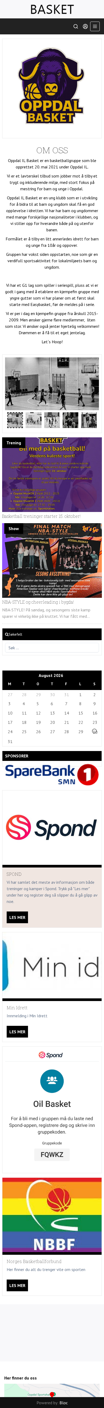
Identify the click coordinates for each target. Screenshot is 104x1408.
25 (24, 731)
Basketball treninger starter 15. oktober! (41, 516)
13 (52, 713)
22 (80, 722)
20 (52, 722)
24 (10, 731)
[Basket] (52, 9)
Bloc (63, 1402)
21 (66, 722)
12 (38, 713)
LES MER (17, 917)
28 (24, 694)
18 (24, 722)
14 (66, 713)
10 (10, 713)
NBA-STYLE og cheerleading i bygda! (38, 602)
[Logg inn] (85, 26)
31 (66, 694)
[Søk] (76, 26)
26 (38, 731)
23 (95, 722)
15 (80, 713)
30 (52, 694)
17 (10, 722)
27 (10, 694)
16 (95, 713)
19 (38, 722)
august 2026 (51, 675)
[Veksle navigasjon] (95, 26)
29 (38, 694)
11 (24, 713)
